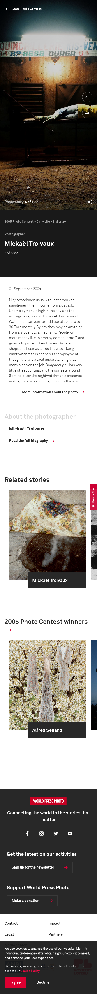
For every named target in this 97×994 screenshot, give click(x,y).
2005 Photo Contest (27, 9)
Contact (11, 923)
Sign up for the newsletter (33, 867)
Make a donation (25, 901)
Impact (54, 923)
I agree (15, 982)
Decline (43, 982)
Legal (9, 934)
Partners (55, 934)
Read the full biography (28, 441)
